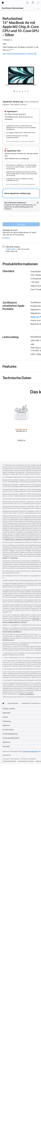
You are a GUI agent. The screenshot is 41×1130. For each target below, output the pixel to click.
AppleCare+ (14, 558)
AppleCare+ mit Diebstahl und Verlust (26, 539)
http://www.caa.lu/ (8, 640)
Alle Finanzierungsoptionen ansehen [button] (18, 54)
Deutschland (6, 755)
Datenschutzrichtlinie (9, 761)
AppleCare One (9, 539)
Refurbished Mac (13, 703)
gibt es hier (35, 618)
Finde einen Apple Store (30, 751)
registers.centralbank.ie (26, 694)
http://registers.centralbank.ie (12, 631)
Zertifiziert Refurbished (12, 8)
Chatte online (11, 249)
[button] (27, 2)
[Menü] (38, 2)
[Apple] (3, 703)
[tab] (14, 91)
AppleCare (34, 317)
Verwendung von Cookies (26, 761)
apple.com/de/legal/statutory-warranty (15, 622)
